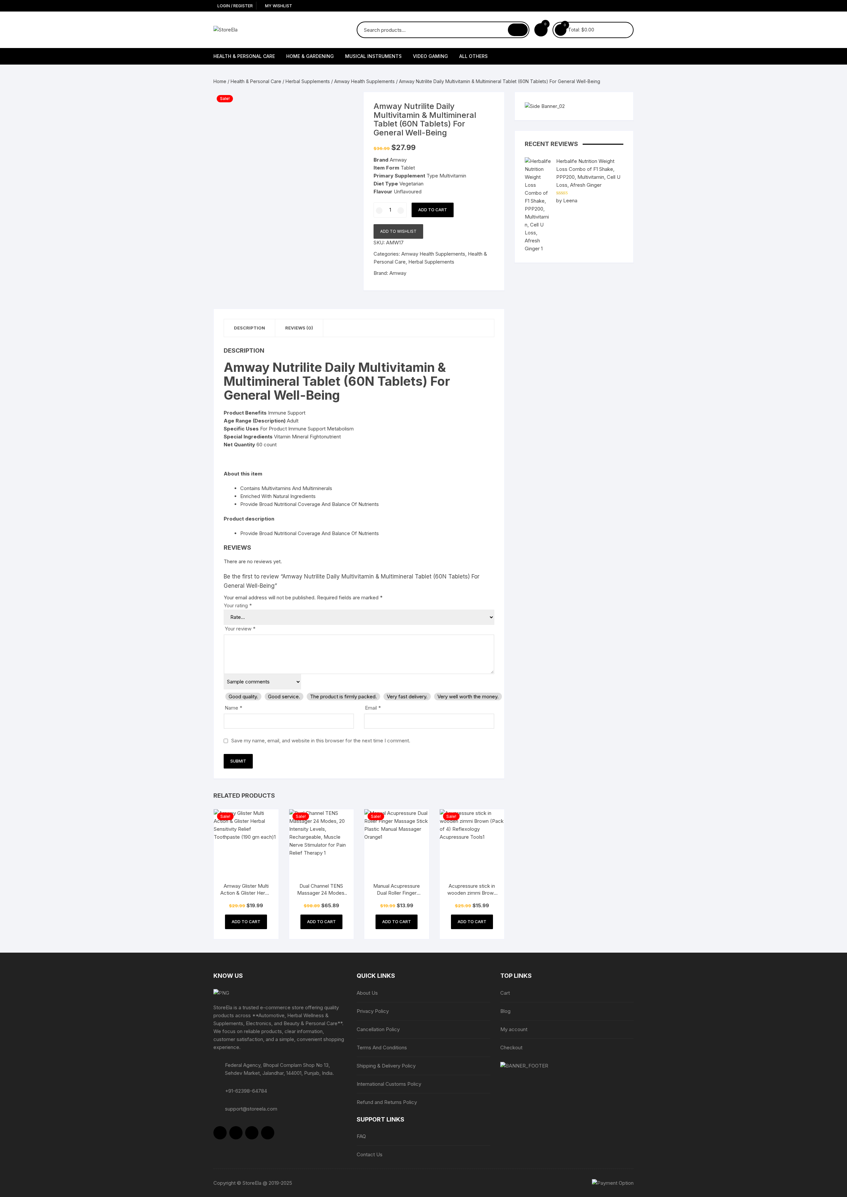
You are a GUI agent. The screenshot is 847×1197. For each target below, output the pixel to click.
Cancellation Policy (378, 1029)
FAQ (361, 1136)
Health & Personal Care (244, 56)
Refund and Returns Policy (387, 1102)
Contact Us (369, 1154)
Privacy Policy (373, 1011)
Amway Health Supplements (364, 81)
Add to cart (432, 209)
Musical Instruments (373, 56)
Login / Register (234, 5)
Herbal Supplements (308, 81)
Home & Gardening (310, 56)
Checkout (511, 1047)
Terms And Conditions (382, 1047)
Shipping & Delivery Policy (386, 1066)
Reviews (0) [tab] (299, 327)
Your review (240, 628)
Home (219, 81)
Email (373, 708)
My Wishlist (278, 5)
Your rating (238, 605)
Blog (505, 1011)
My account (513, 1029)
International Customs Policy (389, 1084)
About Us (367, 993)
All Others (473, 56)
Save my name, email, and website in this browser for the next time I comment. (320, 740)
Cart (505, 993)
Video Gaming (430, 56)
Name (233, 708)
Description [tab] (249, 327)
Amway (397, 273)
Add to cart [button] (246, 921)
